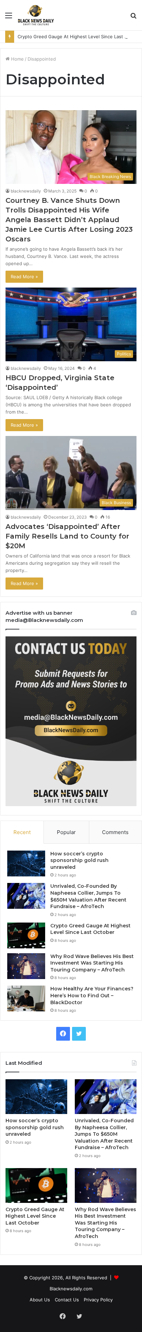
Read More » (24, 276)
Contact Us (67, 1299)
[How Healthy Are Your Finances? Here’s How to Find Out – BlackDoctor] (26, 998)
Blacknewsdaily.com (71, 1288)
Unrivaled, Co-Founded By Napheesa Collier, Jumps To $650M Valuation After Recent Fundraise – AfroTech (88, 896)
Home (17, 59)
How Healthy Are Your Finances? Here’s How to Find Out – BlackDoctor (91, 995)
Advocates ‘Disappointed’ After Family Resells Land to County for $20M (67, 536)
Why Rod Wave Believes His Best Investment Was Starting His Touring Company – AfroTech (92, 963)
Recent (22, 832)
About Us (40, 1299)
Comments (115, 832)
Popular (66, 832)
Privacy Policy (98, 1299)
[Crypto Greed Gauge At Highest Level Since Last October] (26, 935)
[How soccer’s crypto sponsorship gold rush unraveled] (26, 863)
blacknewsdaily (26, 191)
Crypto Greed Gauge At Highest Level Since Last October (80, 36)
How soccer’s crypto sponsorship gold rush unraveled (79, 860)
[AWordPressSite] (35, 15)
